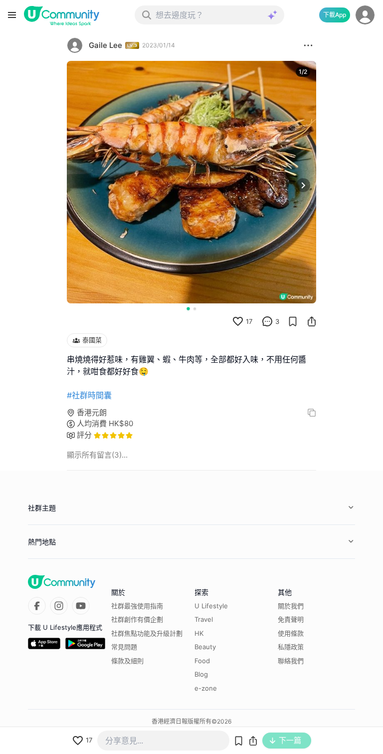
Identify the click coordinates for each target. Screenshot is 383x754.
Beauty (205, 647)
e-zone (205, 688)
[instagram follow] (59, 606)
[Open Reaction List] (308, 45)
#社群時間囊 (89, 395)
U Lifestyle (211, 606)
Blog (201, 674)
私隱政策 (291, 647)
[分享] (311, 321)
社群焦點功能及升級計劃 (147, 633)
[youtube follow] (81, 606)
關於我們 (291, 606)
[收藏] (292, 321)
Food (202, 661)
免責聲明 (291, 619)
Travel (203, 619)
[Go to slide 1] (188, 308)
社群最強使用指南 (137, 606)
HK (198, 633)
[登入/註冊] (365, 15)
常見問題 (124, 647)
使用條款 (291, 633)
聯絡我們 (291, 661)
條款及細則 (127, 661)
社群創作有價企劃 (137, 619)
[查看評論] (267, 321)
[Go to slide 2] (194, 308)
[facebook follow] (37, 606)
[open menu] (12, 14)
